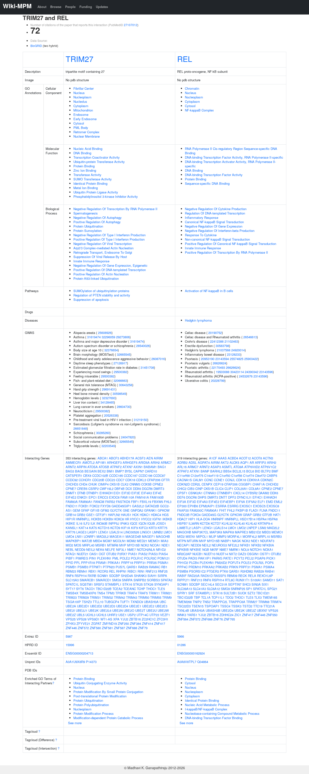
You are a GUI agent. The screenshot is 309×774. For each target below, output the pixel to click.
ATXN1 (195, 471)
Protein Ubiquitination (88, 226)
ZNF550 (271, 614)
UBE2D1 (83, 606)
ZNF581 (107, 628)
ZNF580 (95, 628)
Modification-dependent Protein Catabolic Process (108, 717)
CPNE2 (158, 484)
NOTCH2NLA (146, 549)
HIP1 (191, 519)
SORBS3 (153, 580)
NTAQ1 (71, 554)
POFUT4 (234, 562)
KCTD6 (205, 523)
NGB (205, 549)
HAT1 (277, 514)
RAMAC (154, 567)
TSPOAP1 (211, 606)
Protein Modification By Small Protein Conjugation (108, 691)
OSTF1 (265, 554)
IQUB (151, 523)
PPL (77, 562)
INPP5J (113, 523)
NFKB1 (245, 545)
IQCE (134, 523)
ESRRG (233, 506)
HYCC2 (146, 519)
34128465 (107, 402)
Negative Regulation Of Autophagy (97, 217)
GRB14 (71, 514)
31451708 (147, 367)
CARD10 (151, 471)
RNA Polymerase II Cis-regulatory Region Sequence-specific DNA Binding (231, 150)
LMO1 (168, 532)
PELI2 (249, 558)
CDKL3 (141, 480)
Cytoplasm (80, 105)
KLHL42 (251, 523)
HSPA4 (261, 519)
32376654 (111, 350)
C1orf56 (236, 475)
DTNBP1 (92, 493)
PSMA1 (163, 562)
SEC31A (221, 584)
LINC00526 (131, 532)
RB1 (164, 567)
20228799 (218, 380)
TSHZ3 (87, 601)
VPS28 (81, 619)
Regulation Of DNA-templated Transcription (215, 213)
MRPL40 (88, 545)
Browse (55, 6)
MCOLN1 (119, 540)
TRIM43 (131, 597)
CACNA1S (184, 480)
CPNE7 (71, 488)
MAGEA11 (117, 536)
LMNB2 (157, 532)
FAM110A (127, 497)
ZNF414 (147, 623)
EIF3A (181, 501)
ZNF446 (71, 628)
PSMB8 (182, 571)
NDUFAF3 (267, 540)
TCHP (141, 588)
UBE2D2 (96, 606)
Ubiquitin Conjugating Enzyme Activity (100, 683)
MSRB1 (100, 545)
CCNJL (230, 480)
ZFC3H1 (162, 619)
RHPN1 (121, 571)
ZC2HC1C (149, 619)
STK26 (148, 584)
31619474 (94, 337)
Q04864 (202, 661)
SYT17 (70, 588)
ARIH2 (155, 462)
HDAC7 (182, 519)
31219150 (140, 419)
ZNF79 (142, 628)
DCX (129, 488)
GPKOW (163, 510)
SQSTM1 (86, 584)
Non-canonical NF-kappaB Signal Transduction (217, 239)
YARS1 (192, 614)
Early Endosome (85, 119)
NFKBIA (268, 545)
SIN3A (256, 584)
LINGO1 (145, 532)
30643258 (125, 385)
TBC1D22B (104, 588)
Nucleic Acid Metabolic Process (207, 704)
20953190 (207, 358)
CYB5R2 (252, 493)
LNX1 (79, 536)
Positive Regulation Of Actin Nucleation (101, 274)
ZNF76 (218, 619)
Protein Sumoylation (87, 230)
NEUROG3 (219, 545)
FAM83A (72, 501)
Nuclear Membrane (86, 136)
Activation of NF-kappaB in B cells (209, 290)
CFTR (165, 480)
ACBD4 (233, 458)
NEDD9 (80, 549)
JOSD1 (161, 523)
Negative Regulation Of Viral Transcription (102, 243)
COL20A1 (241, 488)
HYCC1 (135, 519)
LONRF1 (90, 536)
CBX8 (87, 475)
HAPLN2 (114, 514)
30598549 (119, 393)
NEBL (70, 549)
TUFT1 (125, 601)
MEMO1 (154, 540)
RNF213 (151, 571)
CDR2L (196, 484)
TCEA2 (117, 588)
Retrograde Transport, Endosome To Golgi (102, 252)
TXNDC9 (137, 601)
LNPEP (252, 527)
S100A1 (256, 580)
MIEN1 (190, 536)
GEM (76, 510)
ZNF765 (229, 619)
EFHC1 (258, 497)
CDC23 (110, 480)
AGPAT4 (204, 462)
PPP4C (182, 567)
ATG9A (238, 466)
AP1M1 (101, 462)
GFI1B (94, 510)
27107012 (130, 25)
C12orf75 (197, 475)
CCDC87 (159, 475)
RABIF (182, 575)
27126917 (120, 363)
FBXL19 (145, 501)
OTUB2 (111, 554)
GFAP (85, 510)
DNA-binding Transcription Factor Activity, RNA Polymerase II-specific (234, 157)
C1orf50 (224, 475)
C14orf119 (211, 475)
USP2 (131, 614)
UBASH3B (213, 610)
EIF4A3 (146, 493)
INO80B (101, 523)
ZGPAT (96, 623)
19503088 (222, 371)
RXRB (92, 575)
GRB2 (81, 514)
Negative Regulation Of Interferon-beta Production (219, 230)
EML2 (278, 501)
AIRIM (158, 458)
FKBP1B (242, 510)
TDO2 (229, 597)
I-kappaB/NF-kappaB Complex (206, 709)
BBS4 (227, 471)
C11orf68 (183, 475)
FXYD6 (105, 506)
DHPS (202, 497)
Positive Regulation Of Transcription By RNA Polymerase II (226, 252)
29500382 (120, 371)
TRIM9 (167, 597)
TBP (197, 597)
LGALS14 (116, 532)
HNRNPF (217, 519)
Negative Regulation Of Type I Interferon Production (109, 235)
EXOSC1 (245, 506)
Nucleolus (80, 101)
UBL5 (80, 614)
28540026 (143, 345)
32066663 (120, 380)
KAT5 (93, 527)
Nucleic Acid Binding (87, 148)
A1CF (213, 458)
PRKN (233, 567)
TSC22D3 (184, 606)
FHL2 (231, 510)
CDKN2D (183, 484)
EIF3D (125, 493)
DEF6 (181, 497)
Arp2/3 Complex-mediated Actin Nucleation (103, 248)
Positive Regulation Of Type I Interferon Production (109, 239)
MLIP (212, 536)
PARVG (217, 558)
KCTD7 (216, 523)
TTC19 (257, 606)
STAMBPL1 (113, 584)
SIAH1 (152, 575)
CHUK (92, 484)
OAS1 (93, 554)
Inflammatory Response (201, 217)
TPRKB (120, 593)
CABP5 (272, 475)
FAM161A (142, 497)
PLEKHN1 (104, 558)
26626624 (219, 363)
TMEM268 (184, 601)
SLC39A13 (184, 588)
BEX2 (102, 471)
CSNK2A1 (195, 493)
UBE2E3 (161, 606)
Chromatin (192, 88)
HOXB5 (96, 519)
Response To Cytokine (201, 235)
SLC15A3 (72, 580)
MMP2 (221, 536)
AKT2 (225, 462)
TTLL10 (98, 601)
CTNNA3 (210, 493)
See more (75, 723)
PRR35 (152, 562)
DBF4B (119, 488)
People (70, 6)
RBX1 (92, 571)
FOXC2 (94, 506)
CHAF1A (259, 484)
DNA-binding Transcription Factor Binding (213, 717)
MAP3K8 (216, 532)
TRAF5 (143, 593)
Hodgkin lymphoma (198, 320)
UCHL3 (90, 614)
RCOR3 (103, 571)
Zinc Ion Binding (84, 170)
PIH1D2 (182, 562)
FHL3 (167, 501)
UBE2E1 (135, 606)
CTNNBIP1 (224, 493)
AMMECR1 (73, 462)
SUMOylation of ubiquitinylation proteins (101, 290)
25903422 (251, 358)
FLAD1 (254, 510)
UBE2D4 (122, 606)
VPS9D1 (93, 619)
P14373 (91, 661)
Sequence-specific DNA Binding (207, 183)
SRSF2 (99, 584)
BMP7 (119, 471)
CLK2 (124, 484)
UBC (163, 601)
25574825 (236, 358)
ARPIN (81, 466)
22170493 (218, 367)
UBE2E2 (148, 606)
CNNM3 (134, 484)
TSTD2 (247, 606)
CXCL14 (239, 493)
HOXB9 (107, 519)
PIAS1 (132, 554)
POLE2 (125, 558)
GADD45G (209, 514)
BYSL (129, 471)
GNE (126, 510)
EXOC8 (114, 497)
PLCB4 (194, 562)
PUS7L (121, 567)
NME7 (131, 549)
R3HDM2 (246, 571)
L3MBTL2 (184, 527)
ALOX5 (234, 462)
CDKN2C (266, 480)
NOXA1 (268, 549)
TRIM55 (155, 597)
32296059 (108, 337)
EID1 (116, 493)
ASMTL (227, 466)
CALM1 (198, 480)
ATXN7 (128, 466)
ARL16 (182, 466)
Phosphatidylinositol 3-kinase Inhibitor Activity (105, 196)
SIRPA (162, 575)
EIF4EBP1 (227, 501)
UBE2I (70, 610)
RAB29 (143, 567)
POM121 (163, 558)
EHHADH (105, 493)
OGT (102, 554)
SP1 (249, 588)
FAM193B (157, 497)
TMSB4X (72, 593)
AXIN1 (138, 466)
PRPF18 (127, 562)
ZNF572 (83, 628)
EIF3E (135, 493)
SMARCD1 (103, 580)
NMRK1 (234, 549)
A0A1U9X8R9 (75, 661)
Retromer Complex (86, 132)
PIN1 (92, 558)
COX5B (146, 484)
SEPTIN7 (234, 584)
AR (252, 462)
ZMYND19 (109, 623)
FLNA (263, 510)
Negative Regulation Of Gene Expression (213, 226)
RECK (242, 575)
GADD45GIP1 (121, 506)
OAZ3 (242, 554)
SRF (191, 593)
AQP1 (244, 462)
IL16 (79, 523)
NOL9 (245, 549)
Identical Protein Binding (90, 183)
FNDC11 (71, 506)
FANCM (98, 501)
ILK (93, 523)
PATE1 (228, 558)
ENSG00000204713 (79, 653)
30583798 (222, 345)
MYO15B (133, 545)
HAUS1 (126, 514)
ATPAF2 (116, 466)
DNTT (223, 497)
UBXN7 (262, 610)
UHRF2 (112, 614)
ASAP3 (216, 466)
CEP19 (218, 484)
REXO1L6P (265, 575)
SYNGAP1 (161, 584)
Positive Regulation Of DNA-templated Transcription (109, 269)
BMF (275, 471)
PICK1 (270, 558)
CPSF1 (182, 493)
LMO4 (70, 536)
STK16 (127, 584)
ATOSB (104, 466)
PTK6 (224, 571)
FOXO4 (195, 514)
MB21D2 (255, 532)
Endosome (80, 114)
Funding (85, 6)
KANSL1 (72, 527)
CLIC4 (219, 488)
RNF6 (70, 575)
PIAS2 (142, 554)
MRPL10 (264, 536)
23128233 (233, 354)
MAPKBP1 (73, 540)
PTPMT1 (95, 567)
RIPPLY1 (183, 580)
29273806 (123, 337)
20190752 (215, 332)
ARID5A (144, 462)
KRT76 (70, 532)
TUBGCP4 (111, 601)
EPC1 (93, 497)
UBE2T (140, 610)
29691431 (108, 389)
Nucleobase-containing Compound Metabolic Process (222, 713)
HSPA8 (272, 519)
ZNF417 (159, 623)
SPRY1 (182, 593)
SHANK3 (140, 575)
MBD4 (97, 540)
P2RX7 (122, 554)
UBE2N (117, 610)
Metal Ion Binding (85, 187)
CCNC (208, 480)
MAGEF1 (148, 536)
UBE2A (71, 606)
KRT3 (153, 527)
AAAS (222, 458)
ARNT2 (71, 466)
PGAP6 (260, 558)
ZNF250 (123, 623)
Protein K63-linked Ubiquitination (96, 278)
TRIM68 (263, 601)
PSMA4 (268, 567)
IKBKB (167, 519)
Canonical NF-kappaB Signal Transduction (214, 222)
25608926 (105, 332)
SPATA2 (166, 580)
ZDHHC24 (226, 614)
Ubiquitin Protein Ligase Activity (95, 192)
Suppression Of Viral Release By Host (100, 256)
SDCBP (114, 575)
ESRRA (221, 506)
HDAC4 (156, 514)
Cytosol (78, 123)
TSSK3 (236, 606)
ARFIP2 (260, 462)
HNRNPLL (83, 519)
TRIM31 (95, 597)
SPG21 (272, 588)
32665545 (123, 354)
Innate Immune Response (91, 261)
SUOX (242, 593)
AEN (149, 458)
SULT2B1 (230, 593)
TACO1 (90, 588)
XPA (116, 619)
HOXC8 (119, 519)
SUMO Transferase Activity (92, 179)
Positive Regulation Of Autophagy (97, 222)
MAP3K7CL (200, 532)
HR (127, 519)
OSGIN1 (253, 554)
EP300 (182, 506)
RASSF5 (220, 575)
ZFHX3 (71, 623)
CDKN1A (253, 480)
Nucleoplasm (82, 97)
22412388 (217, 341)
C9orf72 (260, 475)
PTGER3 (213, 571)
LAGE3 (81, 532)
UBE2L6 (105, 610)
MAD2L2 (103, 536)
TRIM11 (154, 593)
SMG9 (116, 580)
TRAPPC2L (219, 601)
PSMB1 (71, 567)
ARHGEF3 (114, 462)
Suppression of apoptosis (91, 299)
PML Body (80, 127)
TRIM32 (107, 597)
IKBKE (70, 523)
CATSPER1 (74, 475)
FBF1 (135, 501)
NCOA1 (155, 545)
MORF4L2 (250, 536)
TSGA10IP (73, 601)
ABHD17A (127, 458)
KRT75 (162, 527)
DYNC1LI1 (244, 497)
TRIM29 (83, 597)
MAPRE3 (241, 532)
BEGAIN (90, 471)
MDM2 (131, 540)
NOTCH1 (256, 549)
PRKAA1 (114, 562)
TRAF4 (132, 593)
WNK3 (181, 614)
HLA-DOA (203, 519)
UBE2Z (71, 614)
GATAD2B (152, 506)
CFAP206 (153, 480)
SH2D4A (127, 575)
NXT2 (233, 554)
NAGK (236, 540)
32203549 (108, 445)
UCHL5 (101, 614)
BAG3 (70, 471)
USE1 (122, 614)
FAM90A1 (85, 501)
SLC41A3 (199, 588)
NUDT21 (82, 554)
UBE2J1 (81, 610)
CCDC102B (100, 475)
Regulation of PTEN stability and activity (101, 295)
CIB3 (190, 488)
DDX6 (137, 488)
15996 (70, 644)
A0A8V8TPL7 (186, 661)
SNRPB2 (139, 580)
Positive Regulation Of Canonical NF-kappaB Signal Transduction (230, 243)
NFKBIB (183, 549)
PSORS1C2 (197, 571)
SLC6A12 (213, 588)
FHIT (222, 510)
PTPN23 (109, 567)
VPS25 (71, 619)
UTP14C (142, 614)
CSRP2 (93, 488)
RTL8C (230, 580)
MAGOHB (163, 536)
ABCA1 (103, 458)
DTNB (81, 493)
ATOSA (92, 466)
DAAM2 (264, 493)
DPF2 (232, 497)
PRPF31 (140, 562)
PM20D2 (221, 562)
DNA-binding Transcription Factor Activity (214, 174)
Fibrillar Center (83, 88)
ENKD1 (82, 497)
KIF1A (125, 527)
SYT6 (80, 588)
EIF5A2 (251, 501)
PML (115, 558)
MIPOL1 (202, 536)
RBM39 (232, 575)
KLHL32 (227, 523)
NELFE (110, 549)
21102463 (231, 341)
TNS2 (207, 601)
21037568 (223, 350)
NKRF (214, 549)
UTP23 (154, 614)
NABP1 (226, 540)
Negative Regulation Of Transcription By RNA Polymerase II (115, 208)
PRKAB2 (222, 567)
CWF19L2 (106, 488)
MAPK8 (228, 532)
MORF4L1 (234, 536)
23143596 (266, 371)
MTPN (181, 540)
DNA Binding (82, 153)
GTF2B (267, 514)
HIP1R (70, 519)
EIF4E (157, 493)
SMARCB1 (87, 580)
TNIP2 (197, 601)
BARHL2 (216, 471)
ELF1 (261, 501)
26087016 (158, 358)
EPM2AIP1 (207, 506)
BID (257, 471)
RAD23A (194, 575)
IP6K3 (124, 523)
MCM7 (107, 540)
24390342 (251, 371)
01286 (181, 644)
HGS (165, 514)
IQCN (142, 523)
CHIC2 (181, 488)
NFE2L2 (233, 545)
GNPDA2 (137, 510)
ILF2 (86, 523)
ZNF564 (182, 619)
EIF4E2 (71, 497)
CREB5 (82, 488)
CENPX (207, 484)
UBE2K (93, 610)
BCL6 (250, 471)
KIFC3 (143, 527)
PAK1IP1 (204, 558)
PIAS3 (153, 554)
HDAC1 (145, 514)
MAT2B (87, 540)
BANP (205, 471)
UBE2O (129, 610)
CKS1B (115, 484)
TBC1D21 (263, 593)
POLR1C (137, 558)
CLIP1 (229, 488)
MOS (77, 545)
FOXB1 (83, 506)
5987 (69, 636)
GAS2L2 (138, 506)
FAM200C (197, 510)
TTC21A (269, 606)
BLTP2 (266, 471)
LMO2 (241, 527)
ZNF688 (131, 628)
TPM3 (110, 593)
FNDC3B (183, 514)
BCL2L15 (238, 471)
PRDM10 (195, 567)
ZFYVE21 (83, 623)
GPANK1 (150, 510)
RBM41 (82, 571)
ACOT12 (245, 458)
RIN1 (141, 571)
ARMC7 (166, 462)
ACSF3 (140, 458)
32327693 (108, 398)
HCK (135, 514)
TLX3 (258, 597)
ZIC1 (237, 614)
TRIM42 (119, 597)
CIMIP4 (103, 484)
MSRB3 (276, 536)
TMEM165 (270, 597)
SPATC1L (72, 584)
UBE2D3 (109, 606)
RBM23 (71, 571)
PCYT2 (239, 558)
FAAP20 (183, 510)
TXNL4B (183, 610)
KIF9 (134, 527)
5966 (180, 636)
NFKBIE (195, 549)
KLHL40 (239, 523)
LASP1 (92, 532)
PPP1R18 (88, 562)
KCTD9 (115, 527)
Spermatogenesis (85, 213)
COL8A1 (254, 488)
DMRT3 (159, 488)
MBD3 (266, 532)
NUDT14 (222, 554)
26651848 (80, 428)
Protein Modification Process (93, 713)
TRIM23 (71, 597)
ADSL (193, 462)
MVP (122, 545)
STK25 (138, 584)
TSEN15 (198, 606)
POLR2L (258, 562)
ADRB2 (182, 462)
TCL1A (206, 597)
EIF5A (240, 501)
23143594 (222, 358)
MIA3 (164, 540)
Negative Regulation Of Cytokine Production (215, 208)
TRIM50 (143, 597)
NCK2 (145, 545)
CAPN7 (138, 471)
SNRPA (127, 580)
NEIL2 (90, 549)
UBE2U (151, 610)
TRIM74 (275, 601)
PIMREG (82, 558)
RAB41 (270, 571)
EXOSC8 (273, 506)
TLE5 (161, 588)
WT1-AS (106, 619)
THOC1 (151, 588)
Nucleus (79, 92)
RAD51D (207, 575)
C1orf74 (248, 475)
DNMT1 (71, 493)
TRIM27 (79, 58)
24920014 (238, 350)
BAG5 (79, 471)
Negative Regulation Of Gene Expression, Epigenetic (110, 265)
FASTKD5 (123, 501)
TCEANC (129, 588)
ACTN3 (268, 458)
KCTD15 (103, 527)
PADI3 (192, 558)
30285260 (103, 432)
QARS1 (131, 567)
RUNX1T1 (243, 580)
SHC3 (246, 584)
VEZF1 (165, 614)
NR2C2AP (184, 554)
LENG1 (103, 532)
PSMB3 (82, 567)
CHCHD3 (72, 484)
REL (184, 58)
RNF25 (163, 571)
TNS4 (101, 593)
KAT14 (83, 527)
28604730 (123, 406)
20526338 (111, 415)
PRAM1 (101, 562)
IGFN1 (157, 519)
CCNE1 (219, 480)
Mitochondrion (83, 110)
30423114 (237, 371)
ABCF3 (114, 458)
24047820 (127, 437)
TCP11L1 (217, 597)
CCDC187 (131, 475)
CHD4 (83, 484)
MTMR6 (112, 545)
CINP (199, 488)
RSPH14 (81, 575)
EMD (269, 501)
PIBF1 (70, 558)
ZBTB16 (135, 619)
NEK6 (100, 549)
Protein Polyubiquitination (91, 704)
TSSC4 (225, 606)
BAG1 (162, 466)
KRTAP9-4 (265, 523)
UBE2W (163, 610)
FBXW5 (157, 501)
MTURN (192, 540)
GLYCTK (116, 510)
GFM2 (104, 510)
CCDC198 (145, 475)
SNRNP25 (238, 588)
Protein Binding (84, 166)
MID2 (69, 545)
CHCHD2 (272, 484)
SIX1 (265, 584)
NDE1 (166, 545)
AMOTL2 (88, 462)
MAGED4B (133, 536)
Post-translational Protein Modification (99, 696)
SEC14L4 (207, 584)
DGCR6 (147, 488)
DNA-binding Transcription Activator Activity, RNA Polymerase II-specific (230, 163)
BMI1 (110, 471)
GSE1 (90, 514)
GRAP (247, 514)
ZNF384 (135, 623)
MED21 (142, 540)
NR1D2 (161, 549)
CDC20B (98, 480)
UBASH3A (151, 601)
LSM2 (262, 527)
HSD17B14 (247, 519)
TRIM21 (166, 593)
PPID (69, 562)
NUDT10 (209, 554)
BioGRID (36, 46)
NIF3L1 (121, 549)
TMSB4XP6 (87, 593)
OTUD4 (182, 558)
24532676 (246, 376)
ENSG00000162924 (191, 653)
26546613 (250, 337)
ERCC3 (103, 497)
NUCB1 (197, 554)
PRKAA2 (208, 567)
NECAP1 (183, 545)
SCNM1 (102, 575)
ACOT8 (257, 458)
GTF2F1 (101, 514)
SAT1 (280, 580)
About (41, 6)
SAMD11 (269, 580)
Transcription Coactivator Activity (96, 157)
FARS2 (110, 501)
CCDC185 (116, 475)
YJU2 (124, 619)
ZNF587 (119, 628)
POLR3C (150, 558)
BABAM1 (150, 466)
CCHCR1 (85, 480)
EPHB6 (193, 506)
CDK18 (130, 480)
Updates (102, 6)
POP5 (269, 562)
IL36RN (194, 523)
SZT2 (251, 593)
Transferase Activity (87, 174)
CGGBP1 (245, 484)
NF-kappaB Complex (199, 110)
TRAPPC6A (237, 601)
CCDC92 (72, 480)
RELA (252, 575)
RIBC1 (132, 571)
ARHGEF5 (130, 462)
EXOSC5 (259, 506)
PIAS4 (163, 554)
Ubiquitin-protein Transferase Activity (99, 161)
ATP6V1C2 (268, 466)
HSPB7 (182, 523)
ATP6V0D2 (252, 466)
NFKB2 (256, 545)
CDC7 (120, 480)
